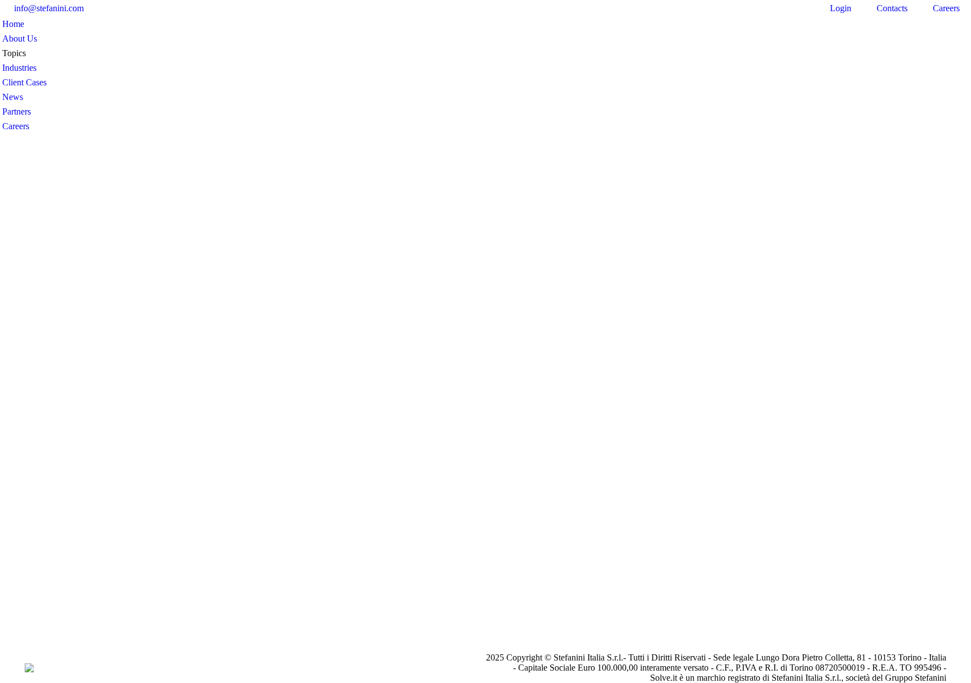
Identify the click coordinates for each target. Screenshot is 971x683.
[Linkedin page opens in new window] (120, 8)
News (192, 380)
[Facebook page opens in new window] (103, 8)
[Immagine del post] (272, 282)
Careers (946, 8)
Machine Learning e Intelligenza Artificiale (259, 364)
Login (840, 8)
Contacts (892, 8)
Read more (209, 454)
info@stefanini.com (49, 8)
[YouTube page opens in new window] (137, 8)
